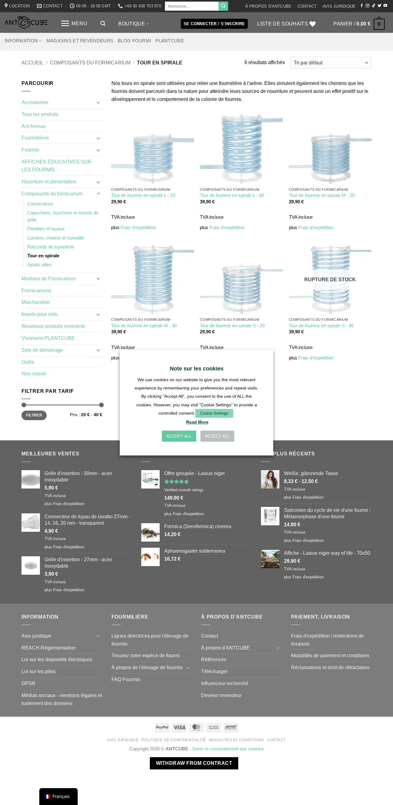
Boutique (131, 23)
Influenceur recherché (224, 683)
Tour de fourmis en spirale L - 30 (232, 195)
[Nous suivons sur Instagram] (367, 6)
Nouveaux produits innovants (53, 326)
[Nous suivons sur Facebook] (362, 6)
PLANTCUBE (169, 40)
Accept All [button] (179, 436)
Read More (197, 422)
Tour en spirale (43, 255)
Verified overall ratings (184, 490)
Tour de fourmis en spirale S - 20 (232, 325)
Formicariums (36, 290)
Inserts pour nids (39, 314)
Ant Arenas (33, 126)
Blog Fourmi (134, 40)
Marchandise (35, 302)
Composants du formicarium (90, 62)
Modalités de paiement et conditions (330, 655)
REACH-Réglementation (48, 647)
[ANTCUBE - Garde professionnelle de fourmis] (26, 22)
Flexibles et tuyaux (46, 228)
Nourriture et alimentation (48, 181)
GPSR (28, 683)
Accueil (32, 62)
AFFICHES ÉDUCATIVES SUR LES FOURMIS (56, 165)
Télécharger (214, 671)
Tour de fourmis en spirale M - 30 (144, 325)
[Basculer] (98, 102)
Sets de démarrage (42, 350)
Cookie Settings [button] (214, 413)
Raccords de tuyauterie (50, 246)
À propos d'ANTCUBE (268, 6)
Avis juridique (339, 6)
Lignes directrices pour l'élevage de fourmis (150, 639)
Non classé (33, 373)
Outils (27, 362)
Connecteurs (40, 203)
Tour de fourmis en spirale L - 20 (143, 195)
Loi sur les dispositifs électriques (56, 659)
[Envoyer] (223, 6)
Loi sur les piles (38, 671)
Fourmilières (35, 137)
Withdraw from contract (194, 763)
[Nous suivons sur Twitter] (379, 6)
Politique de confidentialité (174, 740)
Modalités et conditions (236, 740)
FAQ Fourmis (125, 679)
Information (21, 40)
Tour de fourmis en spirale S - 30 (321, 325)
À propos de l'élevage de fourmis (147, 667)
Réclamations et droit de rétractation (330, 667)
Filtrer (34, 415)
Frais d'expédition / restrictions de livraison (327, 639)
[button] (74, 23)
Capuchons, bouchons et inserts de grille (62, 216)
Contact (307, 6)
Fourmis (30, 149)
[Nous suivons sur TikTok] (373, 6)
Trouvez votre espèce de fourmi (145, 655)
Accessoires (34, 102)
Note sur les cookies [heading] (197, 369)
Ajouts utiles (39, 264)
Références (213, 659)
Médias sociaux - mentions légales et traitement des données (61, 699)
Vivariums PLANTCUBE (48, 338)
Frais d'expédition (138, 227)
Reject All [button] (217, 436)
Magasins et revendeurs (79, 40)
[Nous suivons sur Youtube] (385, 6)
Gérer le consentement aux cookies (228, 748)
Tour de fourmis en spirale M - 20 (322, 195)
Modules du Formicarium (48, 278)
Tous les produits (39, 114)
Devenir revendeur (221, 695)
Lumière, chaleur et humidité (55, 238)
